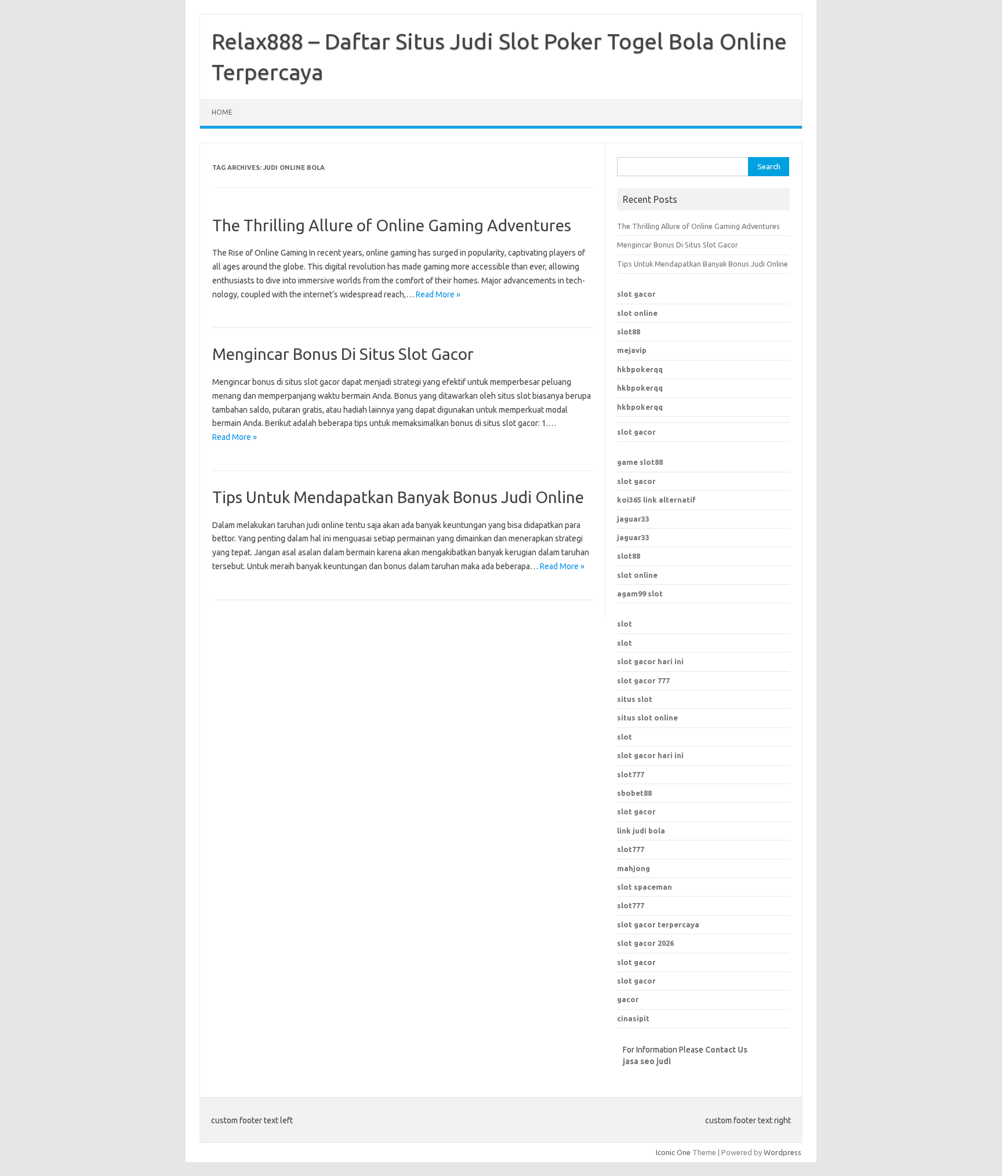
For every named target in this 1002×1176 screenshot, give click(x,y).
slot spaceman (644, 887)
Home (222, 112)
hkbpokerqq (640, 369)
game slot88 (640, 462)
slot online (637, 313)
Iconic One (673, 1152)
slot (624, 624)
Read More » (438, 294)
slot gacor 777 (643, 680)
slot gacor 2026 (645, 943)
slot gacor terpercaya (658, 924)
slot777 (630, 774)
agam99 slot (640, 593)
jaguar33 (633, 519)
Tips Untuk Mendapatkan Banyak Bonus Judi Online (398, 497)
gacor (628, 999)
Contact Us (726, 1049)
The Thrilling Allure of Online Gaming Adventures (391, 225)
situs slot (634, 699)
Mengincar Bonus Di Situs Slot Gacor (343, 354)
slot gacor (636, 294)
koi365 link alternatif (656, 500)
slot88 (628, 331)
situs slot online (647, 717)
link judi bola (641, 831)
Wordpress (782, 1152)
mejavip (632, 350)
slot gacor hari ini (650, 661)
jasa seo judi (647, 1061)
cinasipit (633, 1018)
